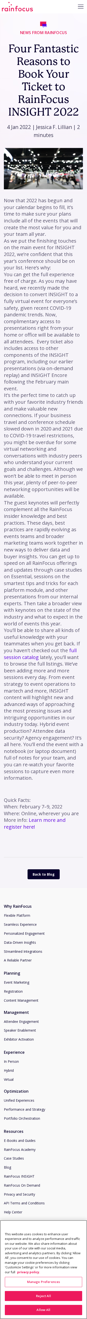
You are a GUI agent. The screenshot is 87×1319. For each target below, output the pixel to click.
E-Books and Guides (20, 1140)
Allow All (43, 1310)
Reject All (43, 1296)
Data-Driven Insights (20, 942)
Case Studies (14, 1158)
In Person (11, 1061)
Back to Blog (44, 874)
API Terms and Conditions (24, 1203)
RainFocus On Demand (22, 1185)
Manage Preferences (43, 1282)
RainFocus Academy (20, 1149)
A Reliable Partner (18, 960)
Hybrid (9, 1070)
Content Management (21, 1000)
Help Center (13, 1212)
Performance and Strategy (24, 1109)
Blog (7, 1167)
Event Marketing (16, 982)
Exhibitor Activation (19, 1039)
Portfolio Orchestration (22, 1118)
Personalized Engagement (24, 933)
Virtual (9, 1079)
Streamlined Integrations (23, 951)
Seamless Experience (20, 924)
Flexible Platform (17, 915)
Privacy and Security (19, 1194)
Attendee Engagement (21, 1021)
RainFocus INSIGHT (19, 1176)
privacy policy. (28, 1272)
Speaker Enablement (20, 1030)
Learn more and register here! (34, 823)
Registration (13, 991)
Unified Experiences (19, 1100)
